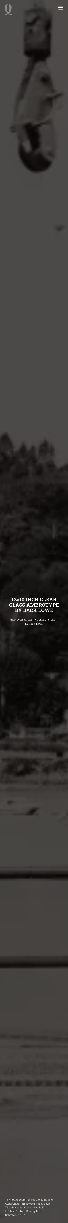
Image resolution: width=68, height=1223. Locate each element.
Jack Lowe (36, 624)
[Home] (8, 9)
